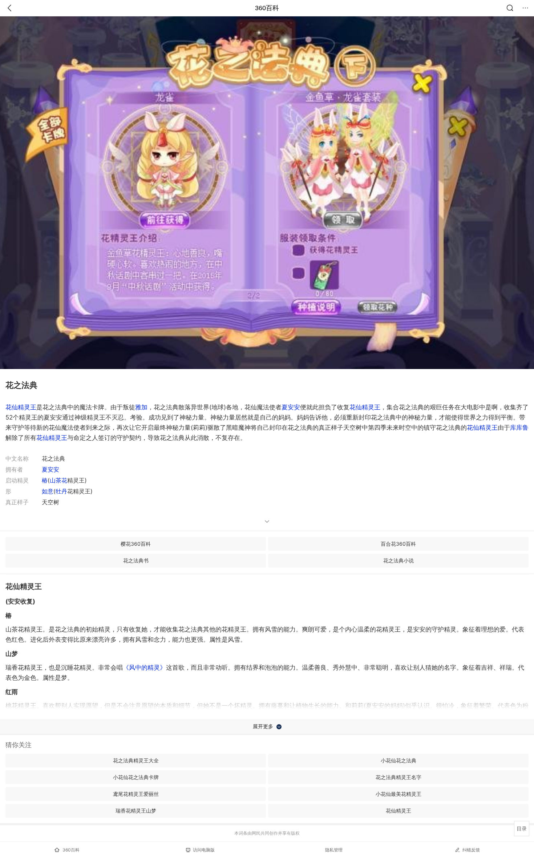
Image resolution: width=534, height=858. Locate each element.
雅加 (141, 407)
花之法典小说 (398, 560)
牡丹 (61, 491)
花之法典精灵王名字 (398, 777)
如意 (47, 491)
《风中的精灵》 (144, 667)
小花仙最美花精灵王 (398, 794)
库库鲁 (519, 427)
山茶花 (58, 480)
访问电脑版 (204, 850)
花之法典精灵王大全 (136, 760)
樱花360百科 (136, 544)
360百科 (267, 8)
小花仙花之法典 (398, 760)
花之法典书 (136, 560)
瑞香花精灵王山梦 (136, 810)
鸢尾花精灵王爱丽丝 (136, 794)
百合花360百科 (398, 544)
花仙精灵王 (20, 407)
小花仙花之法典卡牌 (136, 777)
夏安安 (291, 407)
